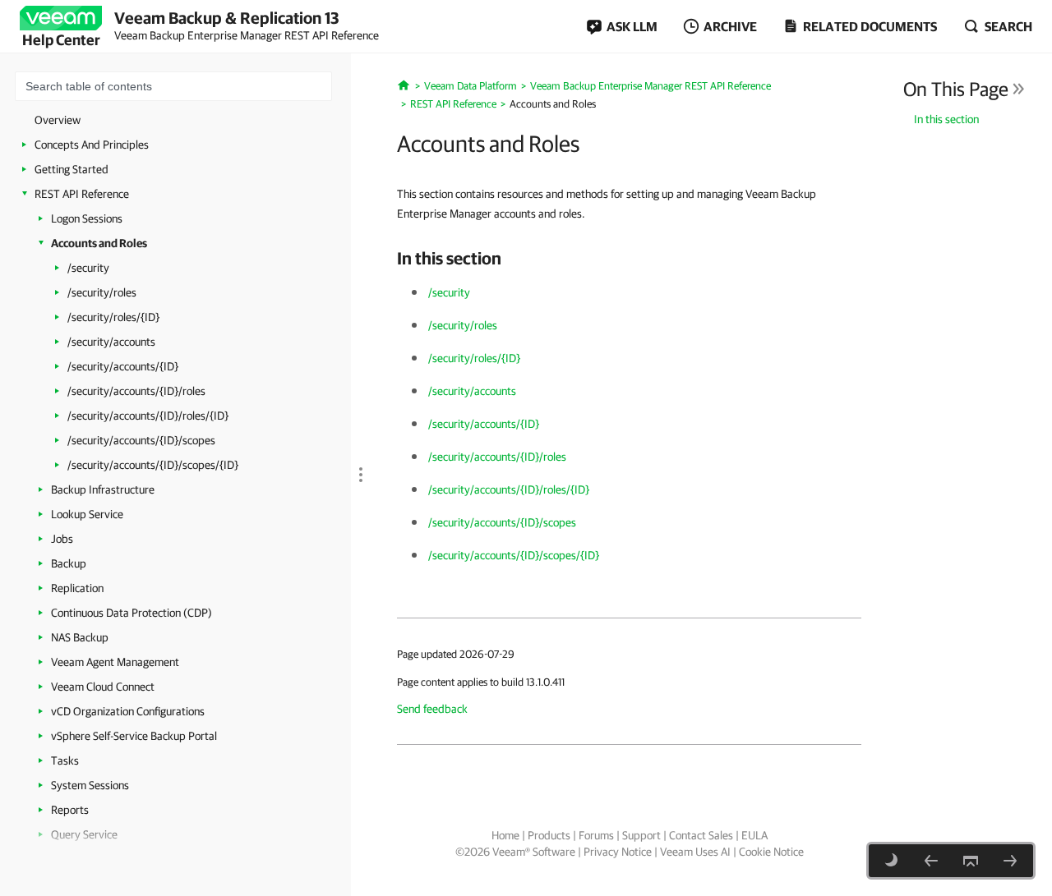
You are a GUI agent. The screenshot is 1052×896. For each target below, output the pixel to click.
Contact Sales (701, 835)
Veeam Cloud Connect (103, 686)
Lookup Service (87, 514)
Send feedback (432, 708)
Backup (68, 563)
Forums (596, 835)
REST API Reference (82, 193)
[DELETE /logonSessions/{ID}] (931, 861)
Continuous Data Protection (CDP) (131, 612)
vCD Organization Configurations (128, 711)
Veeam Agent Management (115, 662)
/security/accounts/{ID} (122, 366)
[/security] (1010, 861)
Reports (70, 809)
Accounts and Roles (99, 243)
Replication (77, 588)
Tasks (65, 760)
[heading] (629, 257)
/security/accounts (111, 341)
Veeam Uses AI (695, 851)
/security (88, 267)
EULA (754, 835)
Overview (58, 119)
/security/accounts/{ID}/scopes (141, 440)
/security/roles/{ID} (113, 317)
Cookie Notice (771, 851)
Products (549, 835)
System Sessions (90, 785)
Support (641, 835)
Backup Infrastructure (103, 489)
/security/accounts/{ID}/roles (136, 390)
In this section (946, 119)
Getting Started (71, 169)
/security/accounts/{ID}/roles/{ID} (147, 415)
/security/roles (101, 292)
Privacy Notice (618, 851)
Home (505, 835)
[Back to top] (970, 861)
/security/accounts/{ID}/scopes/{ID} (152, 464)
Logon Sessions (86, 218)
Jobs (62, 538)
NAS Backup (79, 637)
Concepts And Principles (92, 144)
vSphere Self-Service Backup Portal (134, 735)
